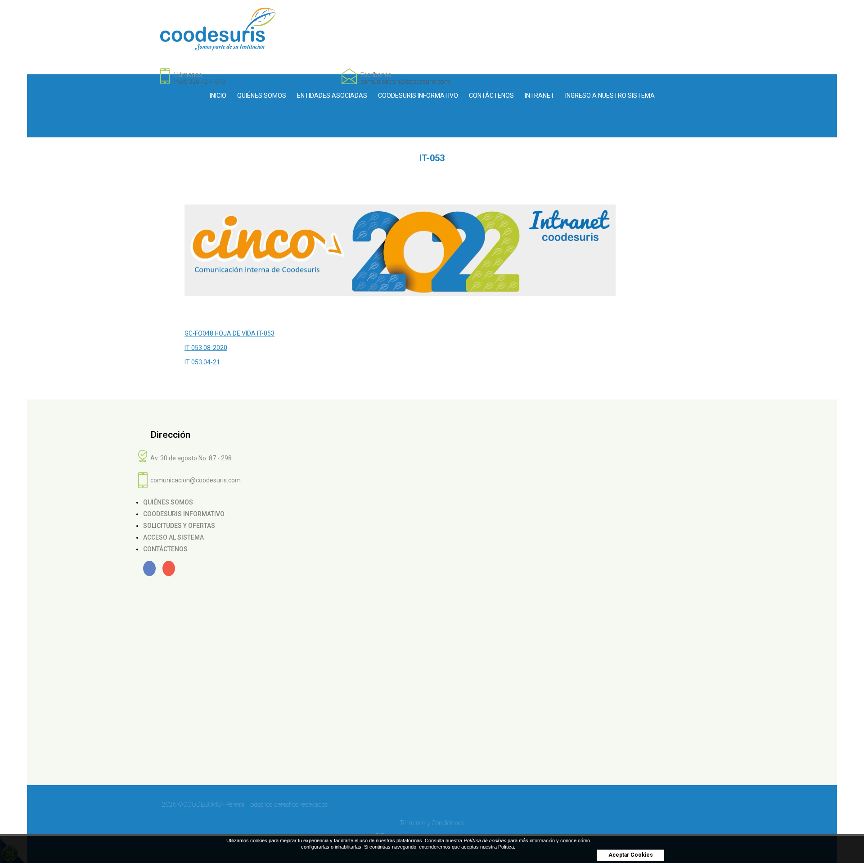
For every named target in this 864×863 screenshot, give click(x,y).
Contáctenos (491, 95)
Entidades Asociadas (332, 95)
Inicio (218, 95)
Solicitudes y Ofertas (179, 525)
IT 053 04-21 (202, 362)
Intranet (539, 95)
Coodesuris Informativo (418, 95)
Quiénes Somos (261, 95)
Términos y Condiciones (432, 823)
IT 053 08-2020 (205, 347)
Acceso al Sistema (173, 537)
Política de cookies (485, 841)
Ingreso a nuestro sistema (610, 95)
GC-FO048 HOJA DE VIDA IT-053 (229, 333)
